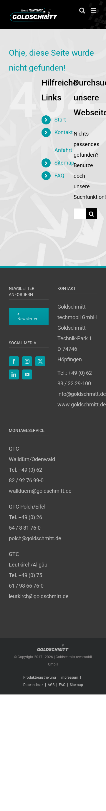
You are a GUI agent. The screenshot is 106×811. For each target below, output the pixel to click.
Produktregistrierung (39, 677)
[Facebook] (14, 361)
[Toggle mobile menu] (94, 10)
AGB (51, 685)
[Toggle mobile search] (82, 10)
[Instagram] (27, 361)
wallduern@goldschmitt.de (40, 491)
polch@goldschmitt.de (35, 538)
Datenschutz (33, 685)
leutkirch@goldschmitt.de (39, 596)
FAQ (59, 175)
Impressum (69, 677)
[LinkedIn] (14, 374)
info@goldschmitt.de (81, 394)
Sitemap (64, 163)
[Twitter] (40, 361)
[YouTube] (27, 374)
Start (60, 120)
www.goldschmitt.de (81, 404)
